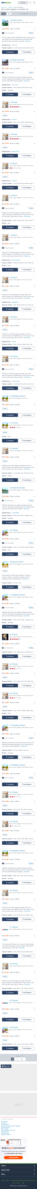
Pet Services (31, 104)
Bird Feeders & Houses (28, 22)
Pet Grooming (32, 279)
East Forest (15, 84)
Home (2, 7)
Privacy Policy (5, 1180)
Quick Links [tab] (5, 1170)
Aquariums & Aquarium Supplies (10, 1126)
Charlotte (10, 7)
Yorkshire (14, 119)
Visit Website (27, 52)
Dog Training (5, 1133)
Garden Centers (6, 1134)
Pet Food (4, 1123)
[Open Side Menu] (34, 3)
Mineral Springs (16, 260)
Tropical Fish (5, 1131)
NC (6, 7)
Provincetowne (16, 381)
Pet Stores (25, 104)
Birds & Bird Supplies (15, 22)
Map (9, 13)
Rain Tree (14, 45)
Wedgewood (15, 302)
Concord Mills (15, 512)
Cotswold (14, 180)
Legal (23, 1183)
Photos (31, 33)
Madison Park (15, 151)
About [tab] (3, 1165)
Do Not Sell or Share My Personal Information (23, 1180)
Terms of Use (16, 1183)
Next (22, 1059)
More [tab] (3, 1174)
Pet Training (4, 1128)
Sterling (14, 341)
